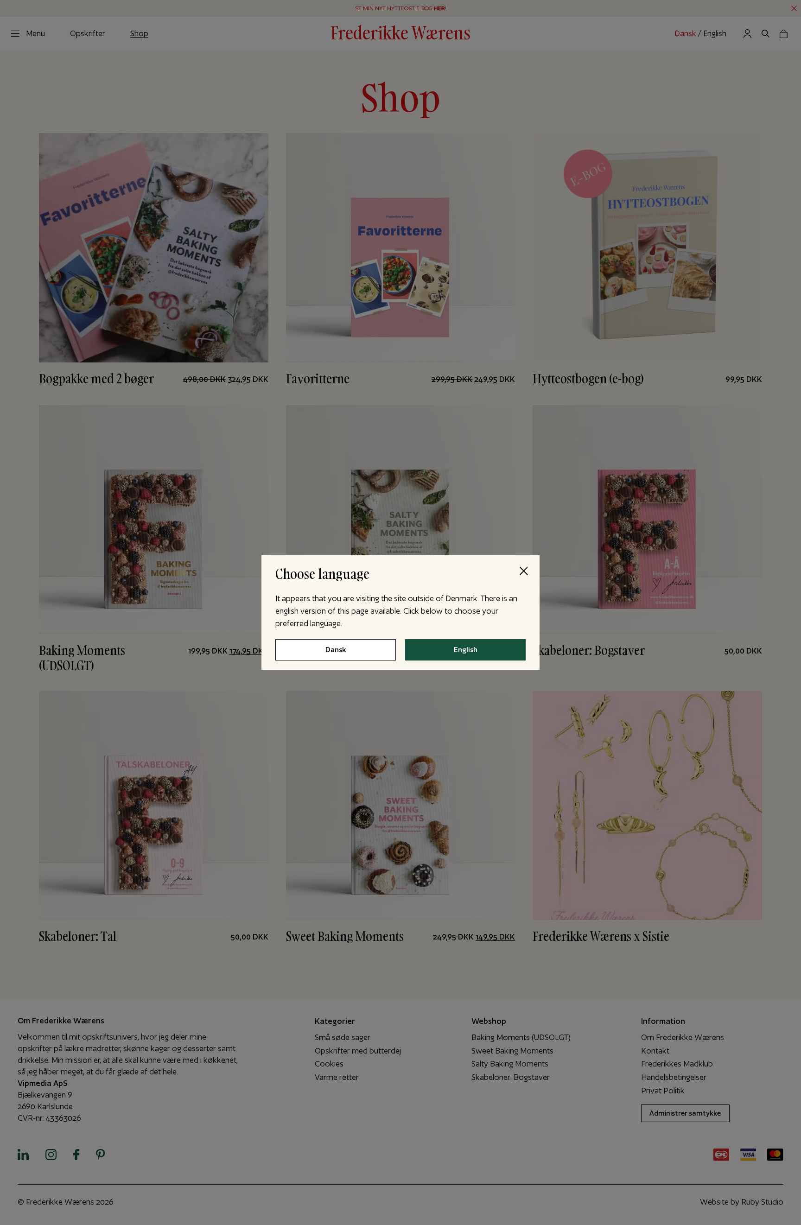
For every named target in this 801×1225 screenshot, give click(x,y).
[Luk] (523, 571)
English (465, 650)
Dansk (335, 650)
